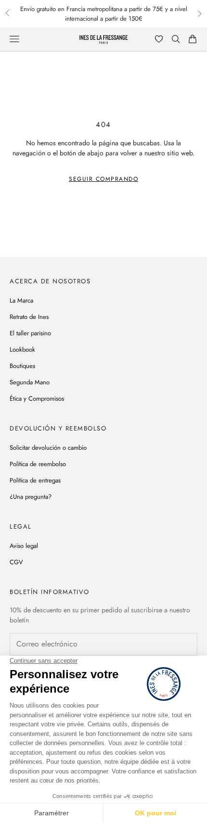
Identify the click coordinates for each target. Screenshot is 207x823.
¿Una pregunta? (31, 496)
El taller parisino (30, 333)
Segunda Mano (30, 382)
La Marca (21, 300)
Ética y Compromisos (37, 398)
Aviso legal (24, 545)
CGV (16, 562)
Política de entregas (35, 480)
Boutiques (22, 365)
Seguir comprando (103, 179)
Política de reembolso (38, 463)
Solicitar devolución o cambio (48, 447)
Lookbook (22, 349)
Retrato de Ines (29, 316)
